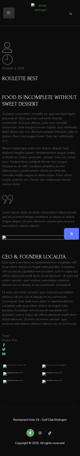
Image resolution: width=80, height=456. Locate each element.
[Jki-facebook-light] (30, 433)
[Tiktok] (50, 433)
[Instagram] (40, 433)
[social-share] (40, 344)
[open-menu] (9, 12)
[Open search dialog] (71, 13)
